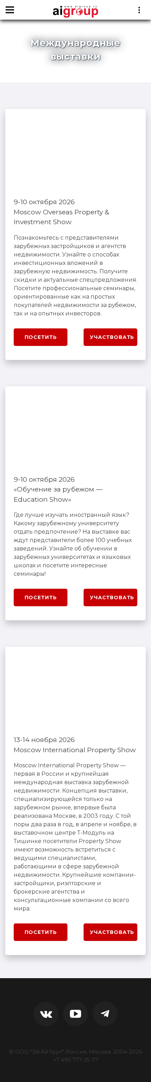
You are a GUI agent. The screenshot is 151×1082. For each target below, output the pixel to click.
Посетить (41, 337)
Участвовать (112, 337)
